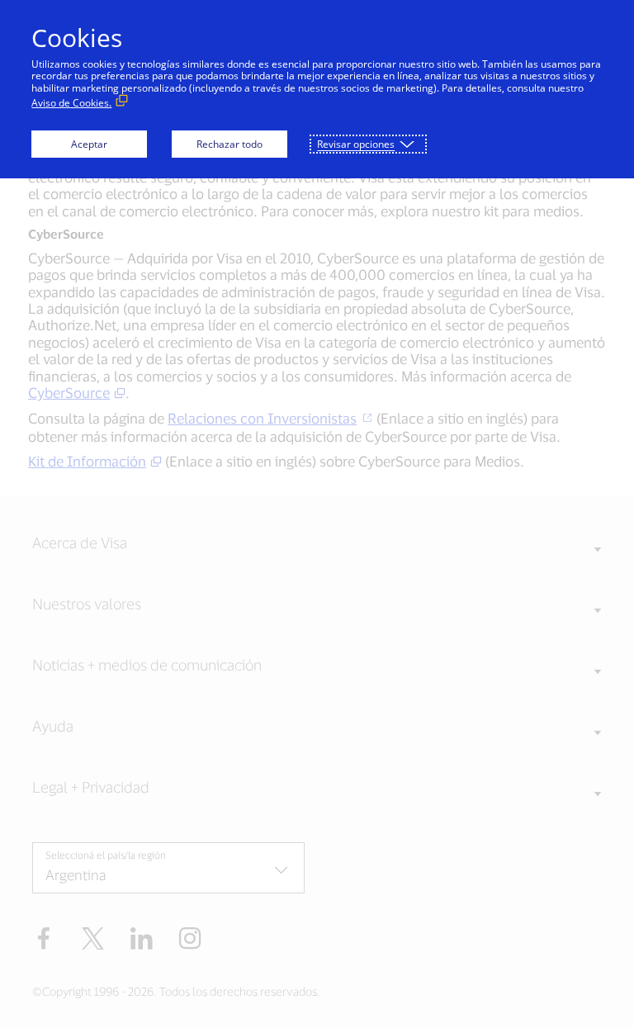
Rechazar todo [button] (229, 144)
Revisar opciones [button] (356, 144)
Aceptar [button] (89, 144)
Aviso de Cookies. (71, 103)
